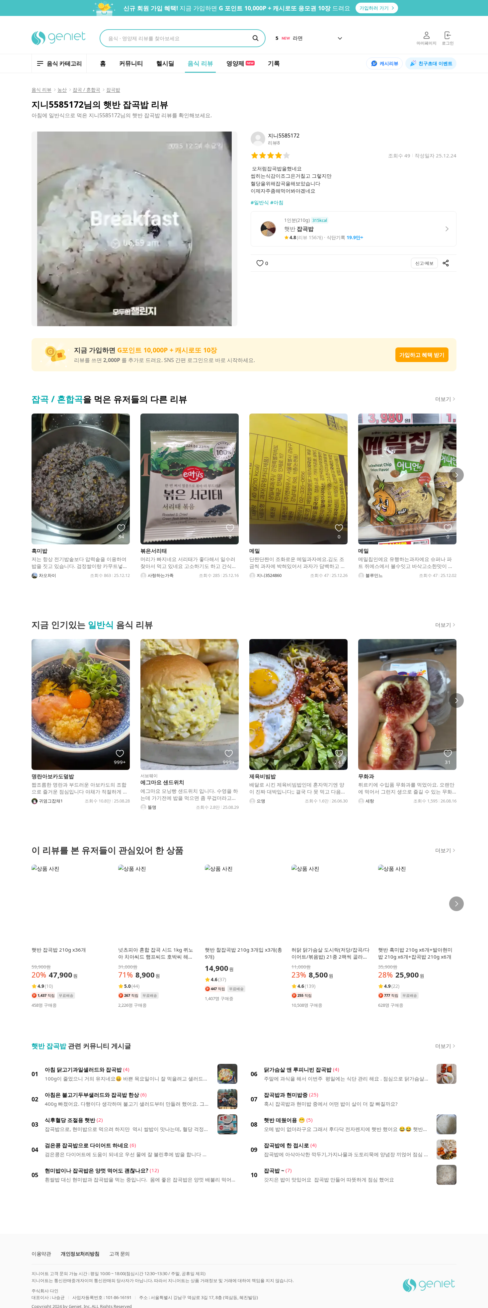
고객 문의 (119, 1253)
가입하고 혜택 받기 (422, 354)
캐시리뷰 (389, 63)
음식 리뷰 (41, 89)
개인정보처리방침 (80, 1253)
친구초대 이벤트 (435, 63)
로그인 (448, 43)
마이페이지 (426, 43)
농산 (62, 89)
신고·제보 (424, 263)
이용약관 (41, 1253)
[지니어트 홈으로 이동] (59, 38)
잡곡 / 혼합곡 (86, 89)
